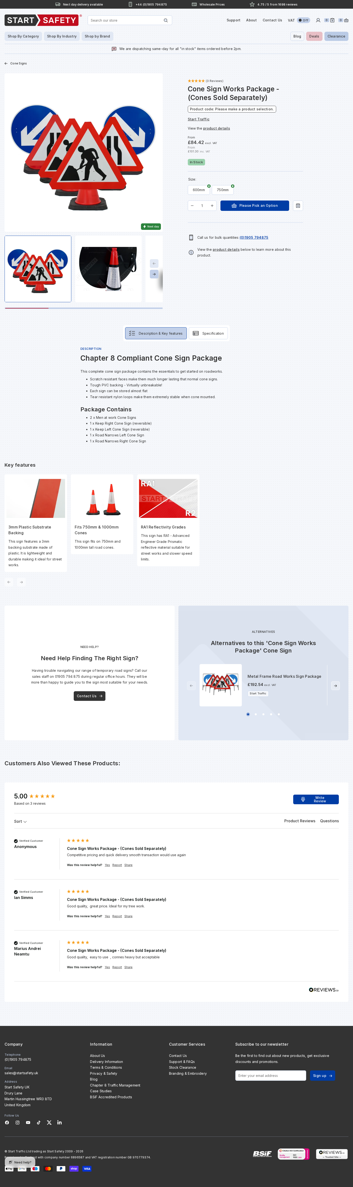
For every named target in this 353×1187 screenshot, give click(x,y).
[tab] (299, 821)
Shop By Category (23, 36)
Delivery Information (106, 1062)
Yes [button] (107, 865)
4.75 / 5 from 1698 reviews (277, 4)
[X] (49, 1122)
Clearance (336, 36)
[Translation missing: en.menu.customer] (318, 20)
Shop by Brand (97, 36)
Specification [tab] (213, 333)
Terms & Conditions (106, 1067)
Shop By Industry (62, 36)
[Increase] (212, 206)
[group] (39, 796)
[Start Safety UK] (43, 20)
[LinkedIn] (59, 1122)
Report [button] (117, 865)
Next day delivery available (83, 4)
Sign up (319, 1076)
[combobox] (130, 20)
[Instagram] (17, 1122)
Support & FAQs (182, 1062)
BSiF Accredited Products (111, 1097)
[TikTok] (38, 1122)
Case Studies (101, 1091)
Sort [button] (18, 821)
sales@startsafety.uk (21, 1073)
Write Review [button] (320, 799)
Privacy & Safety (103, 1073)
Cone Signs (18, 63)
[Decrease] (192, 206)
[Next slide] (154, 274)
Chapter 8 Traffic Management (115, 1085)
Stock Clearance (182, 1067)
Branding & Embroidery (188, 1073)
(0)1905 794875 (18, 1059)
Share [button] (128, 865)
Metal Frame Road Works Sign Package (284, 676)
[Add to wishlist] (298, 206)
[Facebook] (7, 1122)
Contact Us (272, 20)
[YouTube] (28, 1122)
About (251, 20)
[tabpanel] (176, 466)
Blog (297, 36)
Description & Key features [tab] (161, 333)
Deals (314, 36)
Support (234, 20)
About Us (97, 1056)
